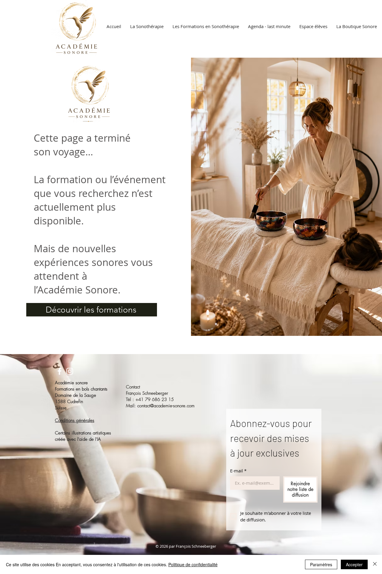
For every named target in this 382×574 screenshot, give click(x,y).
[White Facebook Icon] (59, 371)
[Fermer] (374, 564)
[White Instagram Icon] (69, 371)
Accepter (354, 564)
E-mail (238, 471)
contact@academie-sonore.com (166, 406)
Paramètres (321, 564)
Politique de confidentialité (193, 564)
